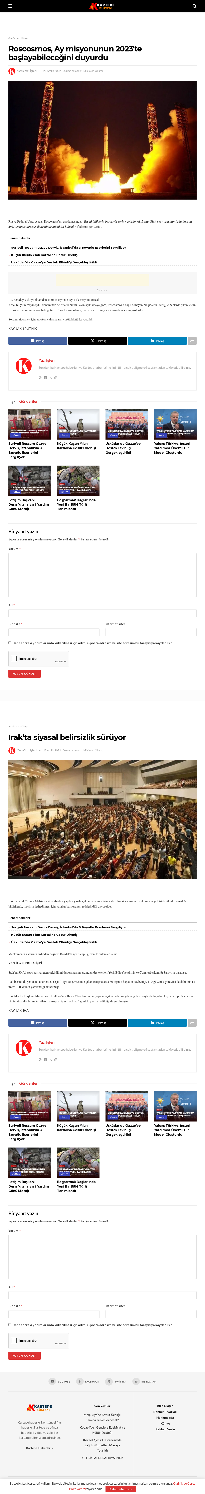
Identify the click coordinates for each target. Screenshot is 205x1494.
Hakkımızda (165, 1417)
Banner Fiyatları (165, 1412)
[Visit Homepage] (102, 6)
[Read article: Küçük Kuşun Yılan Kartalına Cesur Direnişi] (78, 424)
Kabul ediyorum (121, 1489)
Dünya (24, 37)
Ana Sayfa (13, 37)
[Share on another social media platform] (192, 341)
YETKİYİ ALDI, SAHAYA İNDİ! (102, 1458)
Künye (165, 1423)
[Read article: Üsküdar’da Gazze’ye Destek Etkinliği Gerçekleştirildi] (127, 424)
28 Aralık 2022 (52, 70)
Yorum (14, 549)
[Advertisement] (102, 24)
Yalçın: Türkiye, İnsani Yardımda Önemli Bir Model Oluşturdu (172, 448)
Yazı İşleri (30, 70)
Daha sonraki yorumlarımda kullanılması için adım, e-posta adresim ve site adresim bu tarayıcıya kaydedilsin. (92, 643)
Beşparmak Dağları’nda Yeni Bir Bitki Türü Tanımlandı (76, 504)
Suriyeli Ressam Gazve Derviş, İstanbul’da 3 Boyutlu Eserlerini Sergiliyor (68, 247)
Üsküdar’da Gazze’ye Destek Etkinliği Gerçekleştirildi (54, 262)
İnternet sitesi (116, 624)
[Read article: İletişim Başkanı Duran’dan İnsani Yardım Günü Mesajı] (29, 481)
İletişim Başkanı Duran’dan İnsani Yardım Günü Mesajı (28, 504)
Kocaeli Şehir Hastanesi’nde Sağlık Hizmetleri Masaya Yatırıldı (102, 1445)
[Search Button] (195, 6)
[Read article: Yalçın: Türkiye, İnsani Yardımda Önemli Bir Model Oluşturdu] (175, 424)
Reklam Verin (165, 1429)
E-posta (15, 624)
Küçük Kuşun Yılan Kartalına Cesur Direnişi (44, 255)
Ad (11, 605)
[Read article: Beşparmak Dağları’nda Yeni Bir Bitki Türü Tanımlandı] (78, 481)
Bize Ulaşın (165, 1406)
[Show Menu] (10, 6)
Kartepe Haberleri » (39, 1448)
